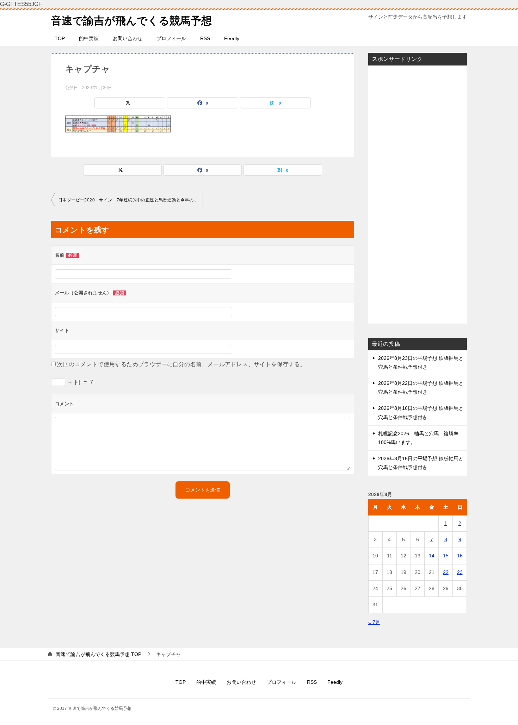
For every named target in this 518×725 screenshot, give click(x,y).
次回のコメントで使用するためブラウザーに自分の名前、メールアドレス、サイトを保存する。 (181, 364)
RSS (205, 38)
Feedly (231, 38)
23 (460, 572)
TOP (60, 38)
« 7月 (374, 622)
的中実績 (89, 38)
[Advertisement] (417, 194)
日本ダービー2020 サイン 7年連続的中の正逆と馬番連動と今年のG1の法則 (130, 200)
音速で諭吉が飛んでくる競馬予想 (131, 20)
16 (460, 555)
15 (446, 555)
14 (431, 555)
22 (446, 572)
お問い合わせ (127, 38)
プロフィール (171, 38)
